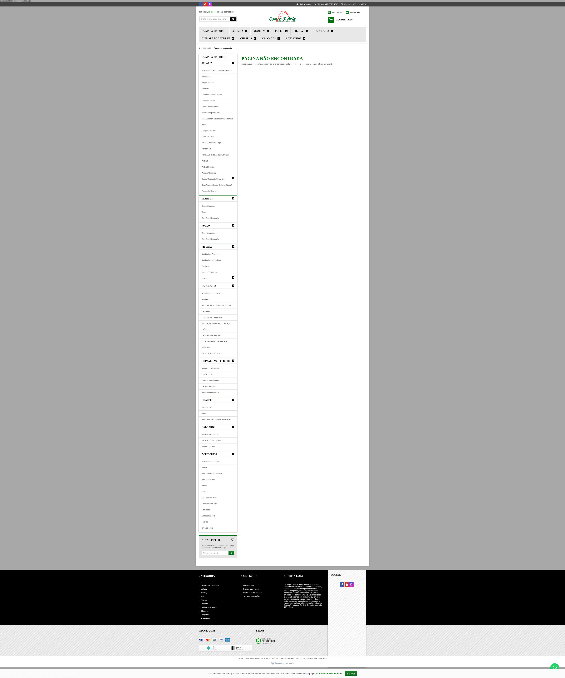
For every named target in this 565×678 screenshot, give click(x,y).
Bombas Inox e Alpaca (210, 368)
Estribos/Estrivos (208, 101)
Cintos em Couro (208, 516)
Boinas (204, 468)
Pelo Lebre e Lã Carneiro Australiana (216, 420)
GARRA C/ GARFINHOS (211, 335)
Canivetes (206, 311)
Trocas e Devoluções (251, 596)
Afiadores (205, 299)
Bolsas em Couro (208, 480)
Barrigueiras (206, 77)
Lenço (204, 278)
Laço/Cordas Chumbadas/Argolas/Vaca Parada (217, 122)
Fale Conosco (305, 4)
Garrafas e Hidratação (210, 218)
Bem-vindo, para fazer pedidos (217, 12)
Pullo (203, 596)
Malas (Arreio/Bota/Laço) (211, 143)
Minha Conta (355, 12)
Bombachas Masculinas (211, 260)
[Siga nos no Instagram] (210, 4)
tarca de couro (207, 528)
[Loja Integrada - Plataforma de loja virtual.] (282, 663)
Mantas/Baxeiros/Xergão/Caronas (215, 155)
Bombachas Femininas (211, 254)
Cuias (204, 212)
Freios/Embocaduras (210, 107)
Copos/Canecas (208, 206)
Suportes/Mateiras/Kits (211, 392)
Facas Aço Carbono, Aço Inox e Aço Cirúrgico (216, 326)
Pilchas (204, 600)
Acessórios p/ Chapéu (210, 462)
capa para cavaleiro (209, 498)
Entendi (351, 673)
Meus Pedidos (337, 12)
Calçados (205, 615)
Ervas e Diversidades (210, 380)
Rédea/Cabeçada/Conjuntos (213, 179)
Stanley (204, 593)
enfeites (205, 522)
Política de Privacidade (252, 593)
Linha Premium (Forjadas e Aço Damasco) (214, 344)
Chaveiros (206, 510)
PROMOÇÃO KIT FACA (211, 353)
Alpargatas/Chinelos (210, 435)
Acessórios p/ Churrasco (211, 293)
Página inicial (206, 48)
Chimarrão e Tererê (209, 607)
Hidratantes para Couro (211, 113)
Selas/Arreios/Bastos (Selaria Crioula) (217, 185)
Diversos (205, 89)
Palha (204, 413)
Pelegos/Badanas (209, 173)
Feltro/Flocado (207, 407)
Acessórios (205, 618)
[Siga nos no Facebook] (201, 4)
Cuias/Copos (207, 374)
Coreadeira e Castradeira (212, 317)
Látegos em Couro (209, 131)
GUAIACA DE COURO (210, 585)
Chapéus (204, 611)
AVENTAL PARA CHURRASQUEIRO (216, 305)
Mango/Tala (206, 149)
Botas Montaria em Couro (212, 441)
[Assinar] (231, 553)
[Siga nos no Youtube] (205, 4)
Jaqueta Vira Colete (209, 272)
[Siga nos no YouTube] (347, 585)
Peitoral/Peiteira (208, 167)
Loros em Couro (208, 137)
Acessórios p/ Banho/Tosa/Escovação (217, 71)
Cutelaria (204, 604)
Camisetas (206, 266)
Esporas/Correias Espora (212, 95)
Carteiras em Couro (209, 504)
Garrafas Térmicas (209, 386)
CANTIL (205, 492)
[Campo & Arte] (282, 16)
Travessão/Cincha (209, 191)
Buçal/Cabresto (208, 83)
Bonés (204, 486)
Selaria (204, 589)
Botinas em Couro (209, 447)
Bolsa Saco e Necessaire (212, 474)
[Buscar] (233, 19)
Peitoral (205, 161)
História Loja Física (251, 589)
